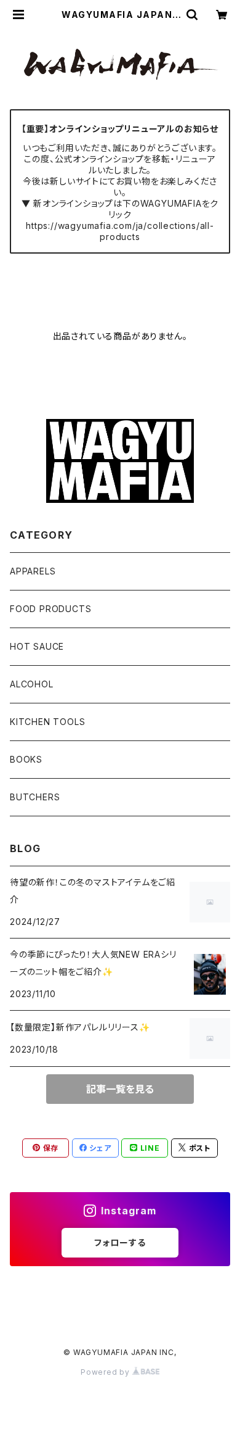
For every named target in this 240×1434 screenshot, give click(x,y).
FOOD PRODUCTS (50, 608)
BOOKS (26, 759)
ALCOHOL (32, 684)
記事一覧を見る (120, 1089)
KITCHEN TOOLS (47, 721)
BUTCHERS (35, 797)
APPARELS (32, 571)
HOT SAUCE (37, 646)
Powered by (106, 1372)
